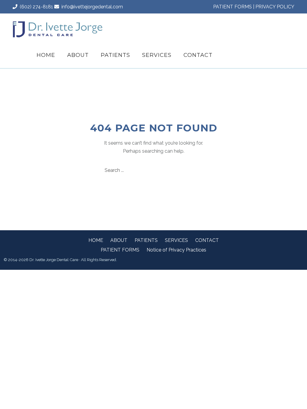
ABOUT (78, 55)
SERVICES (156, 55)
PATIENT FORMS (232, 7)
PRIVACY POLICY (274, 7)
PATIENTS (115, 55)
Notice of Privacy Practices (176, 250)
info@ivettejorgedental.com (91, 7)
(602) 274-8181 (35, 7)
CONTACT (198, 55)
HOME (46, 55)
